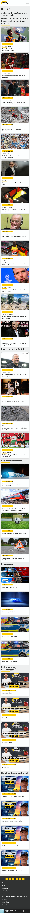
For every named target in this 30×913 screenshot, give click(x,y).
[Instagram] (13, 879)
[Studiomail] (20, 879)
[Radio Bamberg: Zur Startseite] (13, 2)
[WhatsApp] (7, 879)
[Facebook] (10, 879)
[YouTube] (17, 879)
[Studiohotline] (23, 879)
